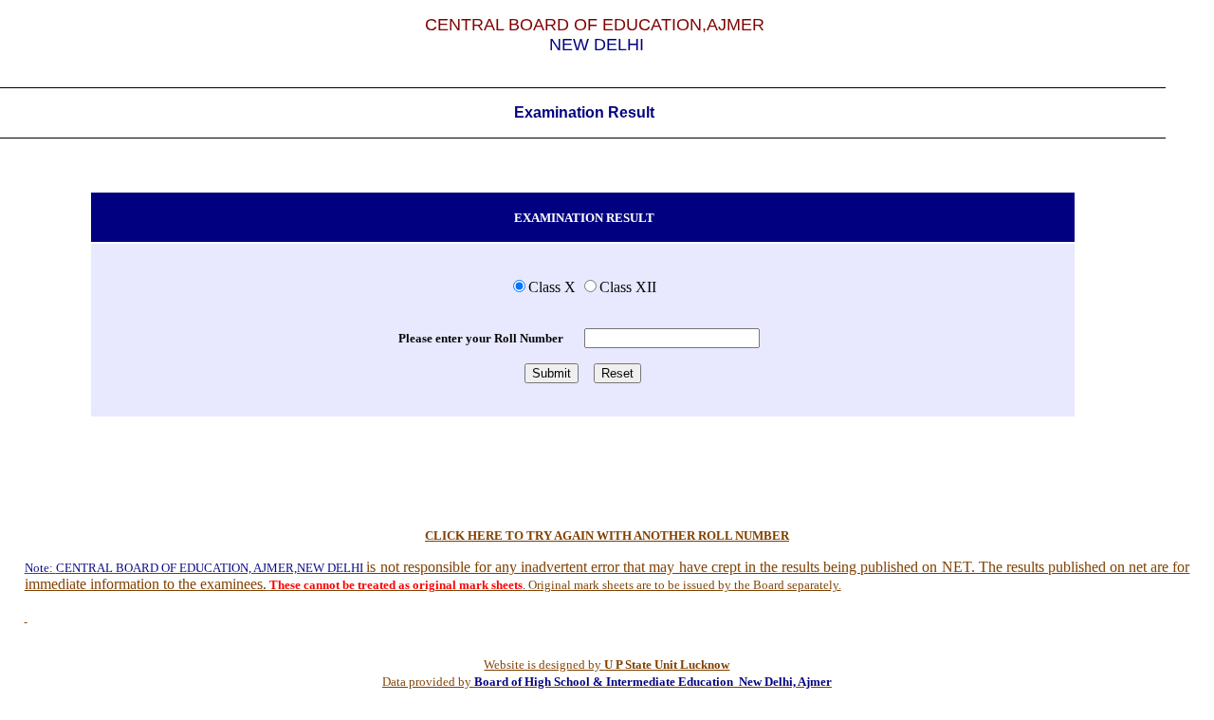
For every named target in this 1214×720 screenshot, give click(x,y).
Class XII (627, 287)
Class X (552, 287)
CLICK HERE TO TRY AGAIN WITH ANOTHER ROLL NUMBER (607, 535)
